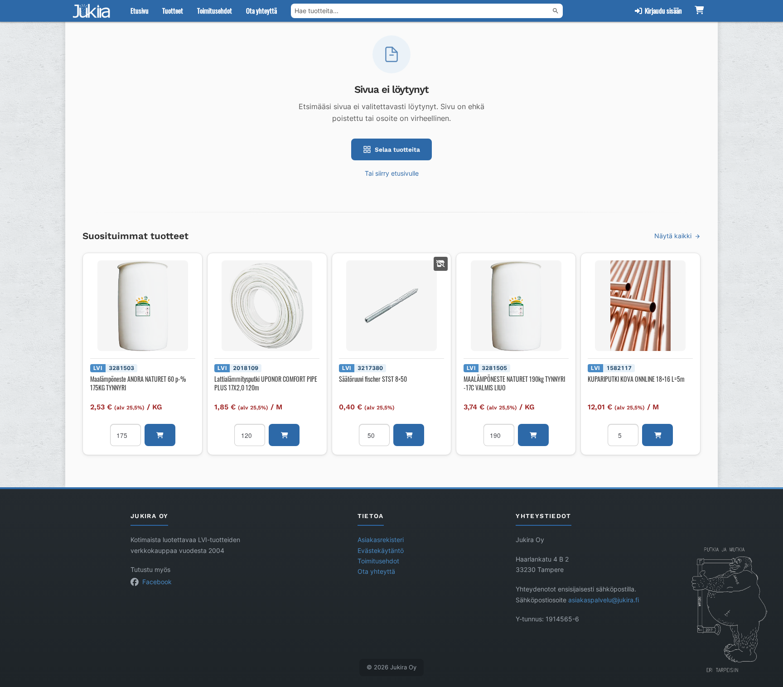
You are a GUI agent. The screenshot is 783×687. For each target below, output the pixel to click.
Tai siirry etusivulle (392, 173)
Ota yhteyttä (261, 10)
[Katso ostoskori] (698, 11)
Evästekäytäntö (381, 550)
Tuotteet (172, 10)
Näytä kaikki (672, 236)
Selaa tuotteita (397, 149)
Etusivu (139, 10)
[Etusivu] (93, 11)
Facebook (157, 582)
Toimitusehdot (214, 10)
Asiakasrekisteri (381, 539)
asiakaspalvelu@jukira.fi (603, 600)
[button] (160, 435)
